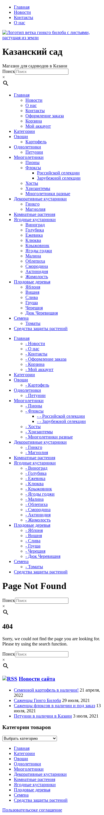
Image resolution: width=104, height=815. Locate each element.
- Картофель (37, 385)
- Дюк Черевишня (42, 556)
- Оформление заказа (45, 359)
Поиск (8, 71)
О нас (19, 22)
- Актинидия (38, 514)
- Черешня (35, 551)
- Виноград (36, 468)
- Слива (32, 540)
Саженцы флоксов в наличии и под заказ (54, 705)
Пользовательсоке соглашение (32, 810)
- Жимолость (38, 519)
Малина (33, 255)
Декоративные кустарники (40, 774)
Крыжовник (37, 245)
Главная (21, 7)
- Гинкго (33, 447)
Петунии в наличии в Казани (43, 716)
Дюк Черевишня (41, 312)
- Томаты (34, 566)
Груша (31, 302)
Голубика (34, 229)
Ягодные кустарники (35, 784)
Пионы (32, 162)
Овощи (21, 758)
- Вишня (33, 535)
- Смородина (38, 509)
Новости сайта (37, 679)
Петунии (34, 152)
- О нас (32, 348)
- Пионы (33, 405)
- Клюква (34, 483)
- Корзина (34, 364)
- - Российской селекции (61, 416)
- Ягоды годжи (40, 494)
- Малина (34, 499)
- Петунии (35, 395)
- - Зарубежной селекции (61, 421)
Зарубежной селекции (59, 178)
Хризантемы (37, 188)
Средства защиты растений (41, 800)
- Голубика (36, 473)
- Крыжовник (38, 488)
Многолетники (29, 769)
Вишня (32, 292)
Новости (22, 12)
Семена (21, 795)
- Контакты (36, 353)
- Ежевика (35, 478)
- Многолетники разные (49, 436)
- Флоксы (34, 411)
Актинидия (36, 271)
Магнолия (35, 209)
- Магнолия (36, 452)
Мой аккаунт (38, 126)
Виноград (35, 224)
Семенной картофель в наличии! (46, 690)
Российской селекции (58, 172)
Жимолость (36, 276)
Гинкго (32, 204)
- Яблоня (34, 530)
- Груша (32, 545)
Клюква (33, 240)
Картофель (36, 141)
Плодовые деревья (32, 789)
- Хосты (33, 426)
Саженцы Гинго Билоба (37, 700)
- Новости (35, 343)
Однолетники (27, 763)
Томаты (32, 323)
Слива (31, 297)
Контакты (23, 17)
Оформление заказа (44, 115)
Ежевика (34, 235)
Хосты (31, 183)
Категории (24, 753)
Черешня (34, 307)
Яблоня (32, 287)
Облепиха (35, 261)
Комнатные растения (34, 779)
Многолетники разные (47, 193)
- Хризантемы (39, 431)
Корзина (33, 120)
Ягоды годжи (38, 250)
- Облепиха (36, 504)
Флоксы (33, 167)
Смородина (36, 266)
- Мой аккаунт (39, 369)
